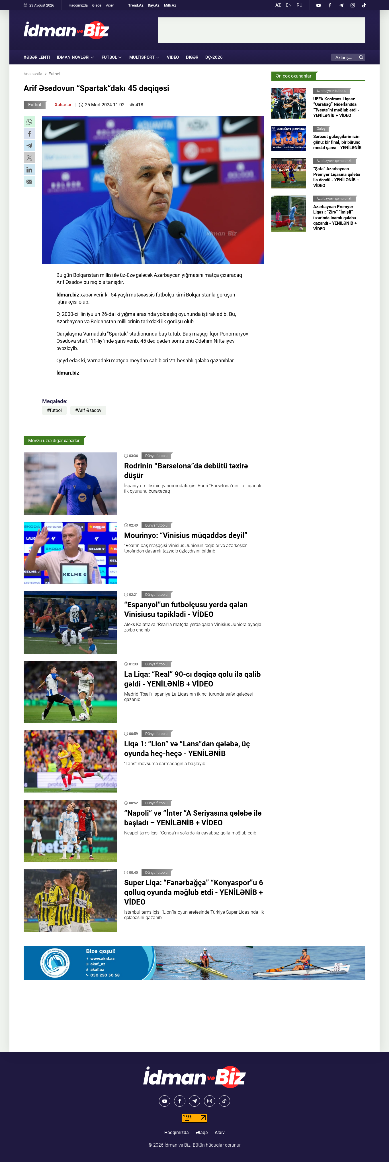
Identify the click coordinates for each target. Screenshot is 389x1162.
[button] (29, 122)
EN (289, 5)
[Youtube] (318, 5)
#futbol (54, 410)
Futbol (34, 104)
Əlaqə (96, 5)
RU (299, 5)
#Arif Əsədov (88, 410)
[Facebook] (329, 5)
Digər (192, 57)
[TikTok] (364, 5)
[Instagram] (352, 5)
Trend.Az (136, 5)
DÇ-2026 (214, 57)
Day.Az (153, 5)
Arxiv (110, 5)
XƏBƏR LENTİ (37, 57)
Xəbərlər (63, 104)
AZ (278, 5)
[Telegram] (341, 5)
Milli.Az (170, 5)
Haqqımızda (78, 5)
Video (173, 57)
